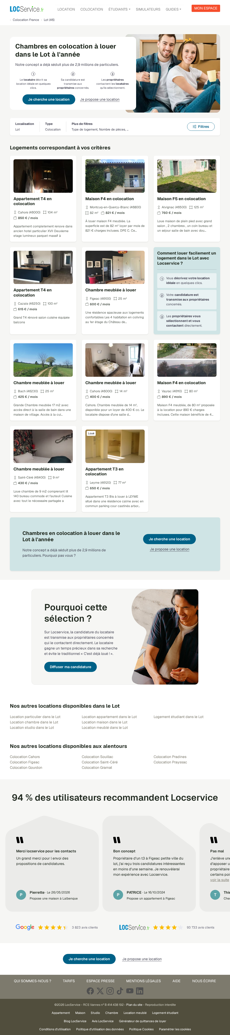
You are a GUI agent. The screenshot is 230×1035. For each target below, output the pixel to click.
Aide (176, 981)
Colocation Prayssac (170, 762)
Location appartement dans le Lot (109, 716)
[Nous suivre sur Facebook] (90, 990)
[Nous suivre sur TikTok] (119, 990)
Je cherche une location (49, 99)
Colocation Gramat (97, 767)
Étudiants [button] (118, 9)
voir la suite (219, 880)
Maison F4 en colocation (109, 198)
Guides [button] (172, 9)
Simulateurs (148, 9)
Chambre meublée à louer (110, 290)
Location (66, 9)
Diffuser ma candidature (70, 667)
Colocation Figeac (25, 762)
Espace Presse (100, 981)
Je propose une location (99, 99)
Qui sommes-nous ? (32, 981)
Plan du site (134, 1005)
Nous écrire (204, 981)
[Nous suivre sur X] (100, 990)
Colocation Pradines (170, 756)
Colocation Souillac (97, 756)
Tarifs (69, 981)
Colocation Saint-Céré (100, 762)
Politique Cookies (141, 1029)
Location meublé (135, 1013)
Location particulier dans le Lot (35, 716)
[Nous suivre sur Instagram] (110, 990)
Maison (80, 1013)
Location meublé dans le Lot (105, 727)
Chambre (111, 1013)
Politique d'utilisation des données (100, 1029)
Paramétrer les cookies (175, 1029)
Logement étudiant (165, 1013)
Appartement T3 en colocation (104, 471)
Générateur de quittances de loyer (142, 1021)
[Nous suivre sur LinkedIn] (139, 990)
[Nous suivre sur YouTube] (129, 990)
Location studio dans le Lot (32, 727)
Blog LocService (75, 1021)
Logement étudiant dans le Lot (178, 716)
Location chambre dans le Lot (34, 722)
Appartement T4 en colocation (32, 201)
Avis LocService (103, 1021)
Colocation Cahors (25, 756)
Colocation (91, 9)
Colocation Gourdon (26, 767)
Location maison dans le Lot (104, 722)
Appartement (61, 1013)
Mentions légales (143, 981)
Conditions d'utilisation (55, 1029)
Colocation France (26, 20)
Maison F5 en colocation (181, 198)
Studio (95, 1013)
